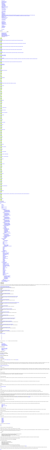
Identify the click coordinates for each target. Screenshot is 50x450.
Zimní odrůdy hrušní (12, 43)
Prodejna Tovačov (4, 4)
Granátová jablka (5, 254)
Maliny (1, 72)
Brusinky (4, 247)
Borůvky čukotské (6, 244)
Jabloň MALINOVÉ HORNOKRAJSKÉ (4, 302)
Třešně (3, 233)
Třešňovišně (1, 64)
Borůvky (1, 82)
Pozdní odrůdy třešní (7, 61)
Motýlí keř (1, 183)
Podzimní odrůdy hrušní (7, 43)
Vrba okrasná (1, 198)
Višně (3, 64)
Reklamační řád (3, 343)
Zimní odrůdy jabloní (13, 46)
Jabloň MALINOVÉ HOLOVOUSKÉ (4, 296)
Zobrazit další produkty (2, 333)
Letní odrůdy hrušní (2, 43)
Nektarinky (4, 222)
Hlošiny (1, 117)
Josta (3, 242)
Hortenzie (4, 268)
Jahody (1, 97)
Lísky (0, 55)
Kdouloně (4, 257)
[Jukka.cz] (1, 30)
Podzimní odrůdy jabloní (7, 46)
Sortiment (3, 349)
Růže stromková (20, 193)
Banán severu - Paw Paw (5, 253)
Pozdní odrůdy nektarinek (8, 52)
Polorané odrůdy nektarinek (14, 52)
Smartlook (3, 420)
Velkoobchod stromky (5, 19)
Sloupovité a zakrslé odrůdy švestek (33, 58)
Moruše (1, 134)
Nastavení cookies (8, 359)
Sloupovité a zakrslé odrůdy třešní (13, 61)
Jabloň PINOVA (2, 305)
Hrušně (1, 42)
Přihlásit (2, 204)
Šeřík (3, 279)
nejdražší (8, 286)
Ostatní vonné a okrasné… (6, 273)
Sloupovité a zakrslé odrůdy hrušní (18, 43)
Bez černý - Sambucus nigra (3, 107)
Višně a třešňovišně (5, 236)
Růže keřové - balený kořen (3, 193)
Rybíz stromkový (2, 70)
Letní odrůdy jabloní (2, 46)
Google (2, 418)
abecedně (4, 286)
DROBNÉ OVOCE (4, 33)
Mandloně (3, 55)
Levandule (1, 178)
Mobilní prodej (4, 1)
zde (17, 396)
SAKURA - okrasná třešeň (3, 151)
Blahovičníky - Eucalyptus (3, 146)
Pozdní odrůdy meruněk (8, 49)
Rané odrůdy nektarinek (2, 52)
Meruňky (4, 219)
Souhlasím (5, 386)
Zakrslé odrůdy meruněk (19, 49)
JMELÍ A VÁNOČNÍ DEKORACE (6, 35)
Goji (0, 90)
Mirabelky (28, 58)
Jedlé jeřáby (1, 119)
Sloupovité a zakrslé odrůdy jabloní (19, 46)
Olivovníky (4, 260)
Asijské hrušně (24, 43)
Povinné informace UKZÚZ (5, 345)
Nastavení (8, 365)
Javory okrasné (2, 173)
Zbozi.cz (3, 422)
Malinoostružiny (2, 100)
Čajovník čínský (4, 262)
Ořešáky (5, 55)
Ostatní (1, 141)
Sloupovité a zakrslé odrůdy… (7, 218)
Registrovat (3, 205)
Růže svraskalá (23, 193)
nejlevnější (6, 286)
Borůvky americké (6, 245)
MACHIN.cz (17, 359)
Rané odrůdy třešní (2, 61)
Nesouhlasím (5, 365)
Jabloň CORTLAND (2, 293)
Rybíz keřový (5, 70)
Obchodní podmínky (4, 344)
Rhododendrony (2, 190)
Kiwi (3, 243)
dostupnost (1, 286)
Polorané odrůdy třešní (19, 61)
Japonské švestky (19, 58)
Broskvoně (1, 39)
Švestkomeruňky (15, 58)
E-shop (18, 14)
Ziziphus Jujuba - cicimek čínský (3, 112)
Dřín (0, 95)
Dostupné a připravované (3, 202)
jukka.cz (4, 359)
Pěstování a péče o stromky (4, 348)
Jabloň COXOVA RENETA (3, 324)
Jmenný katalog (3, 36)
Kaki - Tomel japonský (5, 256)
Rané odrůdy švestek (2, 58)
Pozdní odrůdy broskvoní (8, 40)
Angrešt (1, 67)
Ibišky (1, 168)
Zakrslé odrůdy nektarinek (20, 52)
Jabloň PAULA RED (2, 327)
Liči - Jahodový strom (2, 129)
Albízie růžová (4, 266)
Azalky (1, 161)
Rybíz (1, 69)
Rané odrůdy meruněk (2, 49)
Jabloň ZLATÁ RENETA (3, 308)
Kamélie (4, 270)
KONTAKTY (3, 27)
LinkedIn (3, 419)
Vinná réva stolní (2, 85)
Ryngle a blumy (12, 58)
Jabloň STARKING (2, 330)
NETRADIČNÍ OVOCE (4, 251)
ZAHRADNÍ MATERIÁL (4, 281)
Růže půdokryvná (27, 193)
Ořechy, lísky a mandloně (5, 225)
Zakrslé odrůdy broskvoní (14, 40)
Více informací (1, 386)
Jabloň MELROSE (2, 299)
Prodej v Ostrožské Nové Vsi (5, 9)
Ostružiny (1, 102)
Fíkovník (4, 248)
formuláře (29, 396)
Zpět (0, 424)
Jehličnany (4, 269)
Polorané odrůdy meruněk (13, 49)
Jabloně (1, 45)
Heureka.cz (3, 421)
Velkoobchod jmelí (4, 24)
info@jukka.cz (1, 357)
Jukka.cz (3, 206)
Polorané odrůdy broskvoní (20, 40)
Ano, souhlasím (2, 365)
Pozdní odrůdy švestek (7, 58)
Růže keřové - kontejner (9, 193)
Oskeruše (1, 139)
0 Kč (0, 203)
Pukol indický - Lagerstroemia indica (4, 156)
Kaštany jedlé (1, 124)
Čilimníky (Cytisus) (2, 163)
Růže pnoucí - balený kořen (15, 193)
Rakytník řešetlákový (2, 77)
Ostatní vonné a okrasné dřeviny (3, 185)
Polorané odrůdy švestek (24, 58)
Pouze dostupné (2, 201)
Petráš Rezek (8, 423)
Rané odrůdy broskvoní (2, 40)
